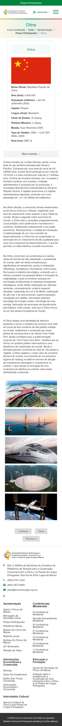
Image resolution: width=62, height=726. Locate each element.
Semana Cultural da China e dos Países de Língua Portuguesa (15, 705)
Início (31, 29)
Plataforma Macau (12, 626)
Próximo (30, 538)
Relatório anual (11, 636)
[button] (56, 12)
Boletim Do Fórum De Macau (14, 631)
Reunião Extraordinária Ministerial (45, 619)
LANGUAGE (41, 12)
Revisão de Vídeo (12, 650)
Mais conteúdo (29, 153)
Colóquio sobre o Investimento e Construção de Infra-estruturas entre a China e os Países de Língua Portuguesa (45, 679)
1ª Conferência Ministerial (40, 651)
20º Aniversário (11, 646)
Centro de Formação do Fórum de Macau (45, 669)
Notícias (7, 670)
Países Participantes (31, 2)
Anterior (23, 531)
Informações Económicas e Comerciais (10, 687)
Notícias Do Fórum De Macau (15, 641)
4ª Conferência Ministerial (40, 632)
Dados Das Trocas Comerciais (13, 679)
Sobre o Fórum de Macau (12, 610)
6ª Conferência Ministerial (40, 613)
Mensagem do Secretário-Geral (12, 617)
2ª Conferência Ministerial (40, 644)
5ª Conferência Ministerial (40, 626)
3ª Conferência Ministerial (40, 638)
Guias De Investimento (15, 674)
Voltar (41, 531)
